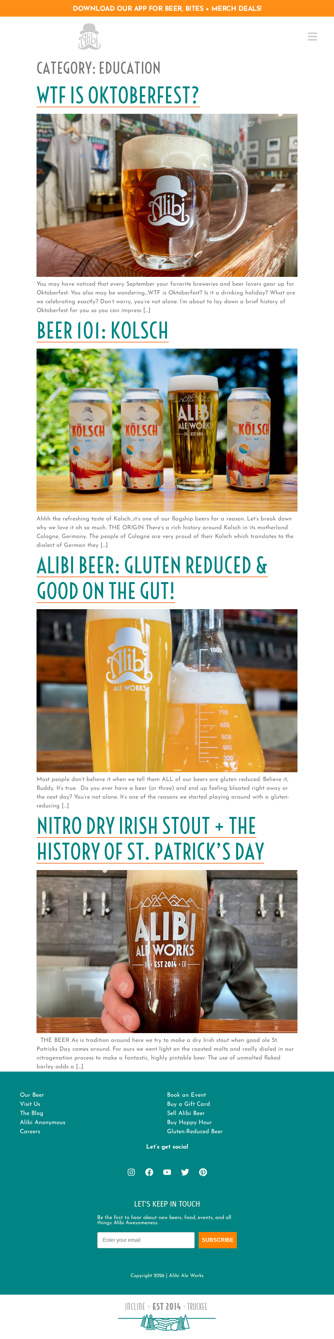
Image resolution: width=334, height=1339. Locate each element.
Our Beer (32, 1095)
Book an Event (186, 1095)
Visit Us (30, 1104)
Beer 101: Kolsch (103, 330)
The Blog (31, 1114)
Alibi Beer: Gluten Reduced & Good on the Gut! (152, 578)
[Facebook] (149, 1172)
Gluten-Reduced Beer (195, 1132)
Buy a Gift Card (188, 1104)
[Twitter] (185, 1172)
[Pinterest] (203, 1172)
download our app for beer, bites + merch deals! (167, 9)
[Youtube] (167, 1172)
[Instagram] (131, 1172)
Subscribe (218, 1240)
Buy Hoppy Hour (189, 1123)
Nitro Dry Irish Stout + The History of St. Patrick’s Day (150, 839)
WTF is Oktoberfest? (118, 95)
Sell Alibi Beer (186, 1114)
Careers (30, 1132)
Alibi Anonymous (42, 1123)
